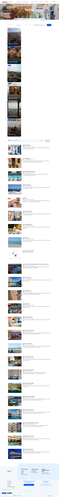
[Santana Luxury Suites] (15, 348)
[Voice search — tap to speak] (41, 20)
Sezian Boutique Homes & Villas (29, 171)
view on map (32, 146)
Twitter (29, 492)
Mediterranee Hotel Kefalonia (28, 383)
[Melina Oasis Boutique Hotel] (15, 374)
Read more (5, 491)
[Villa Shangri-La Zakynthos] (15, 454)
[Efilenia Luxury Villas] (15, 282)
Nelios (51, 495)
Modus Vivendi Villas (27, 184)
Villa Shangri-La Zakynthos (28, 449)
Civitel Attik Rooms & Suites (28, 436)
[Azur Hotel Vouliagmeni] (15, 229)
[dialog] (7, 492)
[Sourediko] (37, 201)
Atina (23, 470)
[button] (7, 494)
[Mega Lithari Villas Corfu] (37, 320)
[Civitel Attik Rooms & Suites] (37, 439)
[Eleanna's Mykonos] (15, 150)
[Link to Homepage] (4, 3)
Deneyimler (34, 471)
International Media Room (11, 486)
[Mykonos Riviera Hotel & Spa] (37, 333)
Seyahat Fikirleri (34, 470)
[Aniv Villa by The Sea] (15, 295)
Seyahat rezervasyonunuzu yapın (45, 470)
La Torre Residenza (26, 158)
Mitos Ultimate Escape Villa (28, 356)
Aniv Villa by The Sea (27, 290)
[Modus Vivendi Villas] (15, 189)
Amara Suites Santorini (27, 211)
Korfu (23, 473)
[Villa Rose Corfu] (15, 242)
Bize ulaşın (9, 485)
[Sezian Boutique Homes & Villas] (15, 176)
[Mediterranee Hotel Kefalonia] (15, 388)
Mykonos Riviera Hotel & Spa (28, 330)
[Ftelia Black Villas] (37, 307)
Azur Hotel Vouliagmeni (27, 224)
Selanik (23, 471)
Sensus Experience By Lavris (28, 409)
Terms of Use (9, 481)
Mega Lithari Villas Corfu (27, 317)
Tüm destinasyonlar (25, 474)
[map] (51, 1)
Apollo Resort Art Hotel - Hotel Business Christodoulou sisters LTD (35, 264)
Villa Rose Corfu (26, 237)
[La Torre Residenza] (37, 161)
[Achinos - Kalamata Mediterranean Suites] (15, 427)
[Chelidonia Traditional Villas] (15, 255)
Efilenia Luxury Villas (27, 277)
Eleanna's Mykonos (26, 145)
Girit (22, 472)
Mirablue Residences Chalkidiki (29, 396)
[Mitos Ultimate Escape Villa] (37, 360)
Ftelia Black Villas (26, 303)
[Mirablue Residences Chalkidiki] (37, 400)
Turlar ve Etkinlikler (35, 472)
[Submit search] (44, 20)
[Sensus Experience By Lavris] (37, 413)
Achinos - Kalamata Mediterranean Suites (31, 422)
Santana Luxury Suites (27, 343)
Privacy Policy (9, 482)
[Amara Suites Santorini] (15, 216)
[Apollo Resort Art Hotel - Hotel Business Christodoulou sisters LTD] (15, 269)
